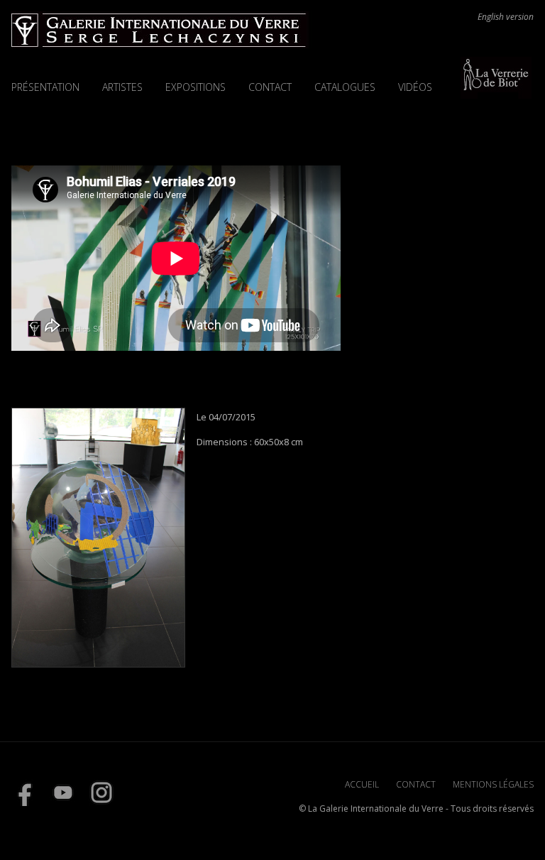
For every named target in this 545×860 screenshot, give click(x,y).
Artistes (122, 87)
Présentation (45, 87)
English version (506, 17)
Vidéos (415, 87)
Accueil (362, 784)
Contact (270, 87)
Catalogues (344, 87)
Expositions (195, 87)
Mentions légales (493, 784)
